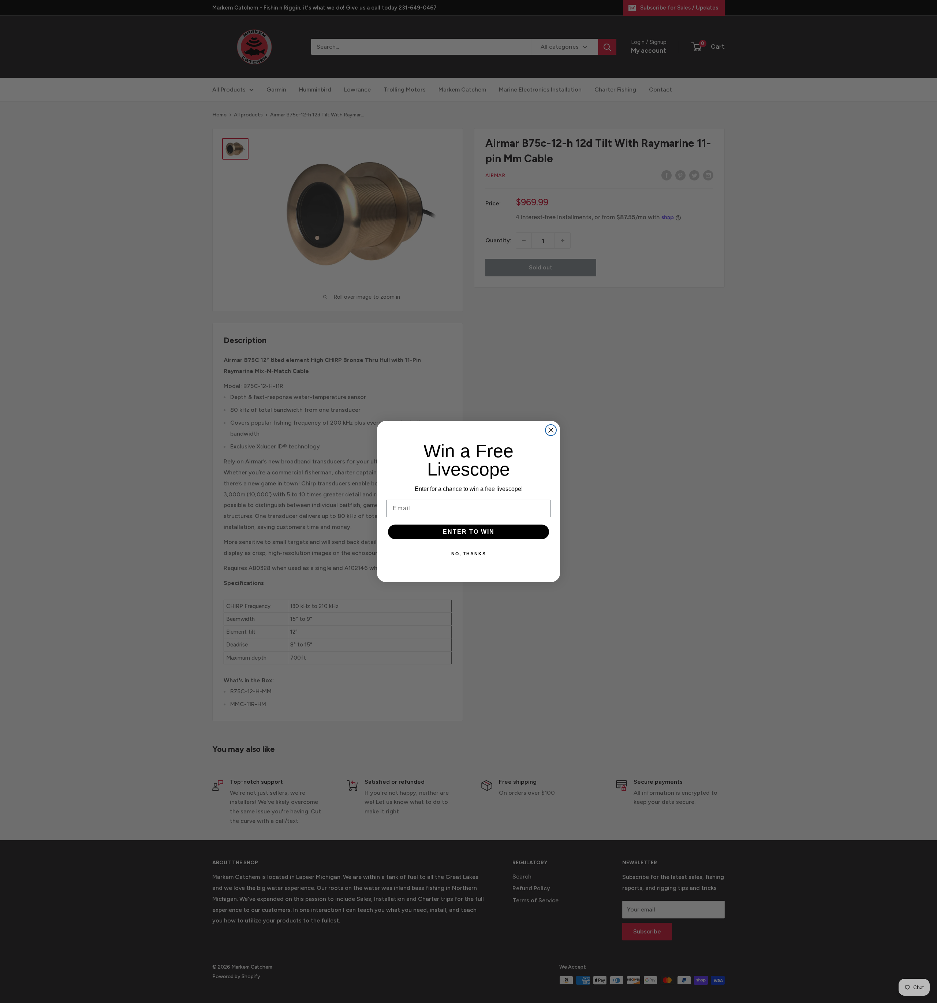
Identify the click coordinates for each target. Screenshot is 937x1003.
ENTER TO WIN (468, 532)
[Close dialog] (550, 430)
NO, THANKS (468, 553)
